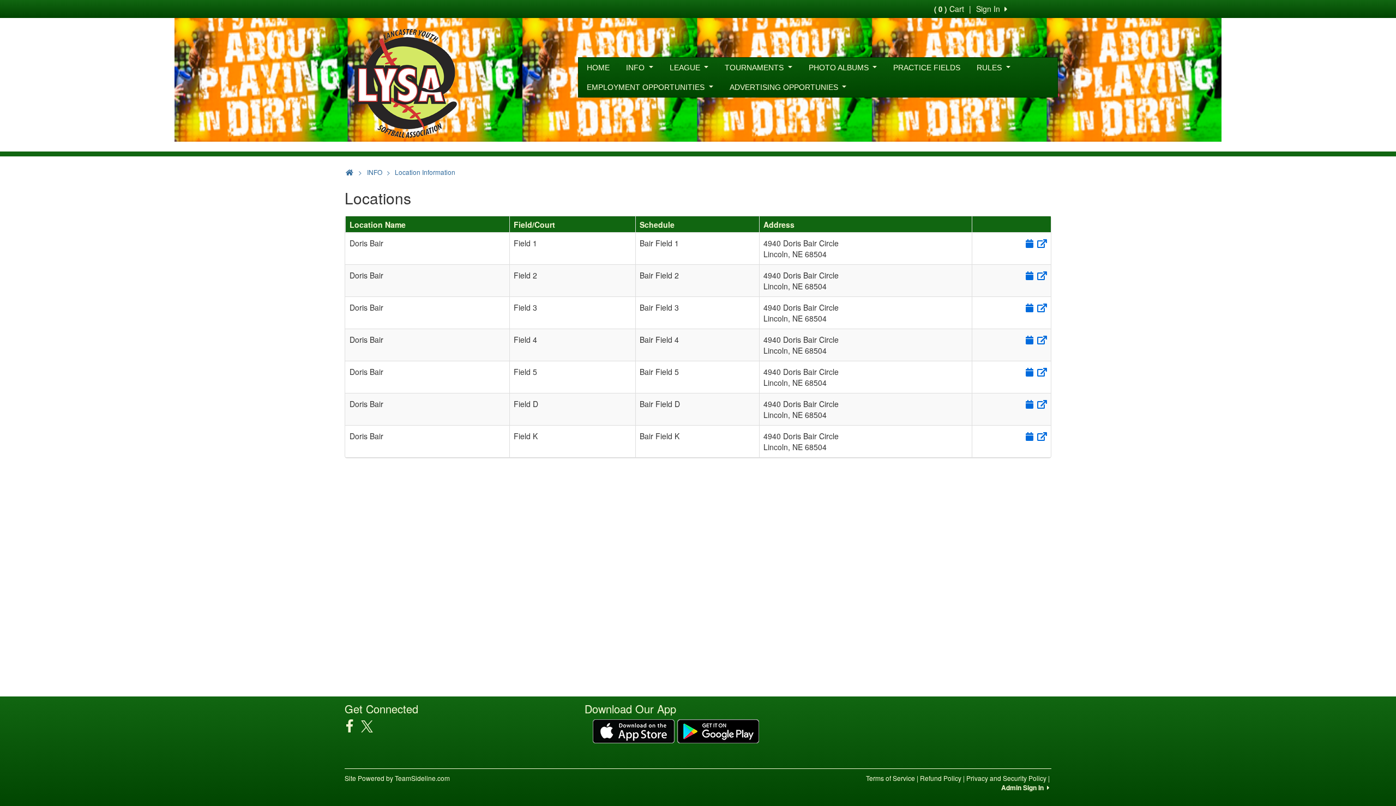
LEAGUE (686, 67)
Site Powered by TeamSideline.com (397, 778)
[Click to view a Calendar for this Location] (1028, 243)
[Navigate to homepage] (349, 172)
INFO (636, 67)
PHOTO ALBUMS (840, 67)
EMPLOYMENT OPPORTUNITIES (647, 87)
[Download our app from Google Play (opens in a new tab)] (718, 730)
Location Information (425, 172)
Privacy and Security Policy (1006, 778)
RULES (990, 67)
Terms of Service (890, 778)
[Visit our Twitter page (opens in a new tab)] (371, 726)
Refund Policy (940, 778)
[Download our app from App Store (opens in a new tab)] (634, 730)
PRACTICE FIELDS (926, 67)
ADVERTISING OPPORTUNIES (785, 87)
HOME (598, 67)
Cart (949, 8)
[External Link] (1041, 243)
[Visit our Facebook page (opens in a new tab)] (353, 725)
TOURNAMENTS (755, 67)
